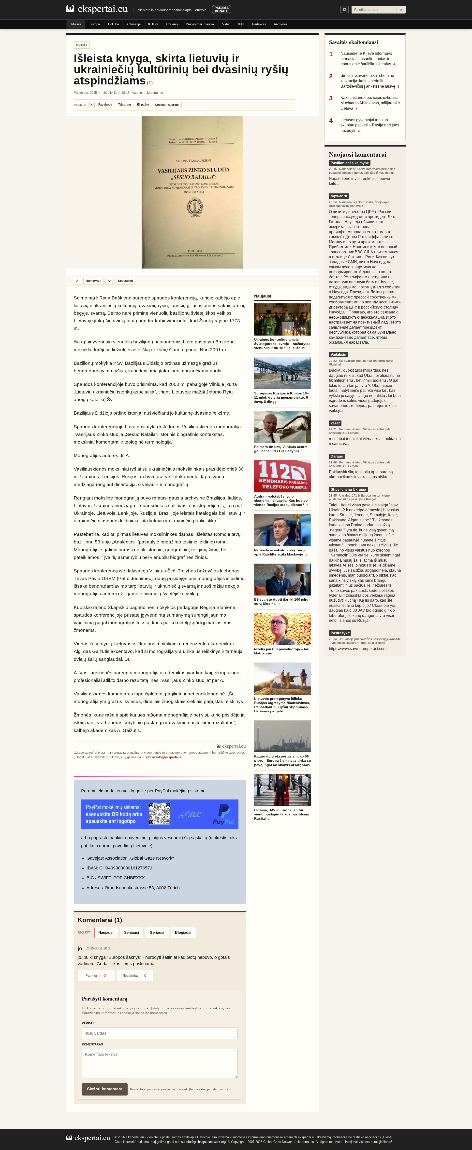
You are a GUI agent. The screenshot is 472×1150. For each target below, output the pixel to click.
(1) (150, 83)
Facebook (105, 104)
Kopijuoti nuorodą (167, 105)
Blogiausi (183, 932)
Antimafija (133, 24)
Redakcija (259, 24)
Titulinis (75, 24)
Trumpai (95, 24)
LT (344, 9)
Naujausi (105, 932)
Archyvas (280, 24)
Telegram (124, 104)
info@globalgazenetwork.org (206, 1142)
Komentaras (92, 1044)
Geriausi (157, 932)
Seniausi (131, 932)
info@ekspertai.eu (169, 757)
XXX (241, 24)
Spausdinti (125, 281)
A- (77, 281)
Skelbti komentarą (104, 1089)
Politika (113, 24)
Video (226, 24)
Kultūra (153, 24)
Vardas (88, 1023)
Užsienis (172, 24)
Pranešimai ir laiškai (200, 24)
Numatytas (93, 281)
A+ (110, 281)
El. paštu (143, 104)
